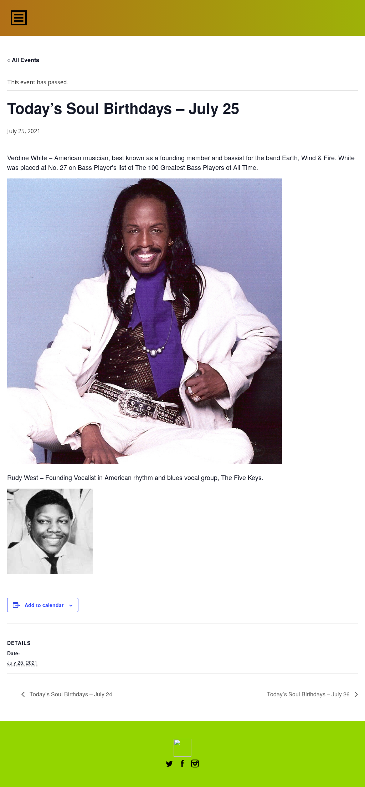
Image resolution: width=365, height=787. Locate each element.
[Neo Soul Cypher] (183, 17)
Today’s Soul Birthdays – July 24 (70, 694)
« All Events (23, 60)
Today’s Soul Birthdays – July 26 (309, 694)
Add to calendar (44, 605)
